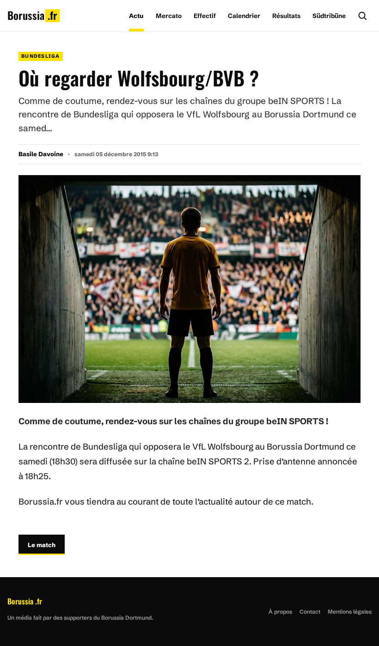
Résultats (286, 15)
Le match (41, 544)
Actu (136, 15)
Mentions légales (350, 611)
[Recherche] (362, 15)
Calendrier (244, 15)
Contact (310, 611)
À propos (280, 611)
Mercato (169, 15)
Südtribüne (329, 15)
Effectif (205, 15)
